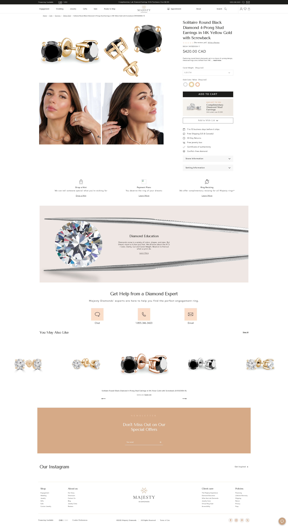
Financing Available (45, 520)
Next (184, 398)
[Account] (241, 8)
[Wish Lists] (245, 8)
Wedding (59, 9)
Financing (238, 493)
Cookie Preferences (79, 520)
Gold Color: (195, 80)
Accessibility (206, 506)
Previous (103, 398)
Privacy (237, 504)
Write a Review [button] (213, 43)
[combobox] (220, 9)
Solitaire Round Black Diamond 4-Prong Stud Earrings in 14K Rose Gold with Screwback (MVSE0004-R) (144, 391)
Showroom (71, 495)
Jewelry (73, 9)
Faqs (237, 506)
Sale (95, 9)
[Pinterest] (242, 520)
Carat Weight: (193, 68)
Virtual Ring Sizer (207, 504)
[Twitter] (247, 520)
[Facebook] (230, 520)
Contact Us (71, 498)
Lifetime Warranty (241, 495)
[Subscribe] (160, 442)
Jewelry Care (206, 501)
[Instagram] (236, 520)
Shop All (245, 332)
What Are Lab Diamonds (210, 498)
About (198, 9)
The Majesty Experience (210, 493)
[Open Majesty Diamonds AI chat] (282, 521)
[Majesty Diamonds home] (144, 9)
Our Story (71, 493)
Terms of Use (165, 520)
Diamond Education (208, 495)
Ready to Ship (109, 9)
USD (65, 2)
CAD (60, 2)
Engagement (44, 9)
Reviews (70, 506)
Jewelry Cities (72, 504)
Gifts (85, 9)
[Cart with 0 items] (249, 8)
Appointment (176, 9)
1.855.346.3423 (235, 2)
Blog (69, 501)
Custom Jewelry (45, 506)
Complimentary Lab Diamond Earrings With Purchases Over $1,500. (144, 2)
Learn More (144, 196)
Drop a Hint (81, 196)
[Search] (225, 9)
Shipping (238, 498)
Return (237, 501)
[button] (208, 107)
